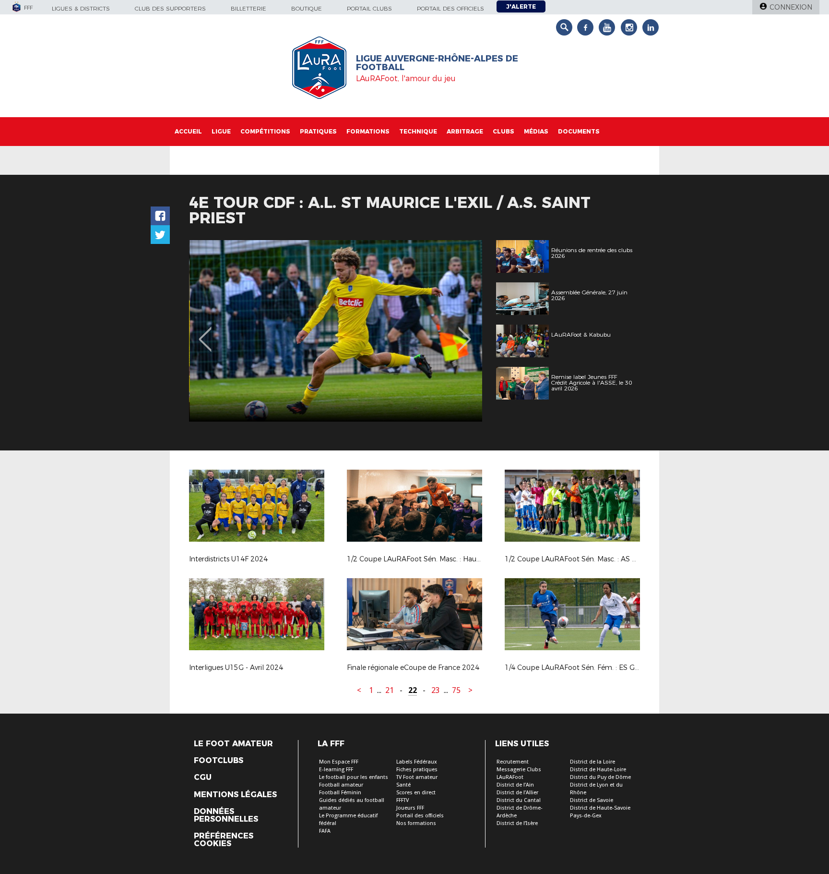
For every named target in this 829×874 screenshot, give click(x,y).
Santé (403, 785)
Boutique (306, 8)
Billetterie (248, 8)
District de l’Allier (517, 792)
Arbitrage (465, 131)
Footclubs (218, 761)
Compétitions (265, 131)
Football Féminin (340, 792)
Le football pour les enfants (353, 777)
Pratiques (318, 131)
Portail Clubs (369, 8)
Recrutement (513, 762)
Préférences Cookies (223, 840)
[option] (335, 331)
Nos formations (416, 823)
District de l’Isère (517, 823)
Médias (536, 131)
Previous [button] (205, 332)
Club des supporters (170, 8)
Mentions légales (235, 795)
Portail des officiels (450, 8)
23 (435, 690)
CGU (203, 777)
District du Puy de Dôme (600, 777)
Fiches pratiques (417, 769)
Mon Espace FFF (338, 762)
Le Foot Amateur (233, 744)
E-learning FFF (336, 769)
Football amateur (341, 785)
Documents (579, 131)
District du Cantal (519, 800)
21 (389, 690)
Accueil (188, 131)
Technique (418, 131)
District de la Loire (592, 762)
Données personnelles (226, 815)
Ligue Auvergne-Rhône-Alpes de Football (437, 63)
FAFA (325, 831)
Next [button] (464, 332)
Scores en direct (416, 792)
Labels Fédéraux (416, 762)
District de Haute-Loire (598, 769)
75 (456, 690)
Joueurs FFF (410, 808)
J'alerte (521, 6)
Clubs (503, 131)
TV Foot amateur (417, 777)
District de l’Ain (515, 785)
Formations (368, 131)
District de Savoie (591, 800)
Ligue (221, 131)
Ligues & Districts (81, 8)
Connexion (791, 7)
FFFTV (402, 800)
